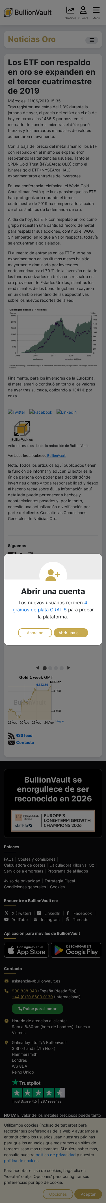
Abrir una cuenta (73, 632)
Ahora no (35, 632)
